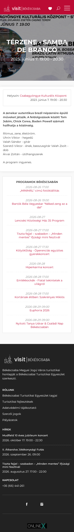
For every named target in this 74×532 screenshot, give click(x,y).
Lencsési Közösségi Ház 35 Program (39, 220)
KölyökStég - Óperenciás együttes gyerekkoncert (39, 252)
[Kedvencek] (50, 9)
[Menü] (67, 9)
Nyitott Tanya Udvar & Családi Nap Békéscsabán (39, 325)
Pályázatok (9, 420)
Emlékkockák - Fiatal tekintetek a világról (39, 282)
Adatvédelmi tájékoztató (19, 408)
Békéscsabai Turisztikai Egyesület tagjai (29, 395)
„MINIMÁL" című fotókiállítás (39, 190)
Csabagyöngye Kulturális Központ (43, 95)
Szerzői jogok (11, 414)
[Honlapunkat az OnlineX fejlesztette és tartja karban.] (37, 525)
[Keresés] (58, 9)
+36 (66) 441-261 (13, 486)
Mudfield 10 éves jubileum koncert (25, 435)
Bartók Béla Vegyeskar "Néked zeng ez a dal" (39, 205)
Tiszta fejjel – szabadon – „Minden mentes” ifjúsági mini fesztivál (39, 235)
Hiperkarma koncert (39, 267)
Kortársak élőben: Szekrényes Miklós (40, 297)
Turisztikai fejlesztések (17, 401)
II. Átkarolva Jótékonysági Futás (23, 449)
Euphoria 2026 (40, 310)
